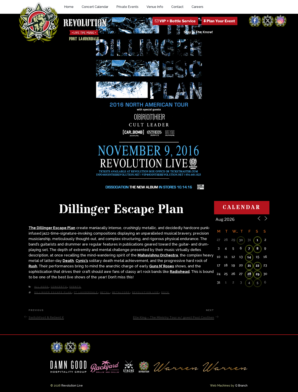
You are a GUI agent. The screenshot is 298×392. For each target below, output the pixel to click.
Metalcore (121, 292)
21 (249, 265)
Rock (165, 292)
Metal (105, 292)
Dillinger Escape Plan (53, 292)
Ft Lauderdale (86, 292)
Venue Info (155, 7)
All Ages (41, 286)
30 (241, 240)
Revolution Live (145, 292)
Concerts (59, 286)
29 (257, 274)
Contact (177, 7)
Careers (197, 7)
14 (249, 257)
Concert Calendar (95, 7)
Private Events (127, 7)
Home (69, 7)
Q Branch (241, 385)
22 (257, 265)
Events (75, 286)
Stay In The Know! (198, 32)
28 (249, 274)
